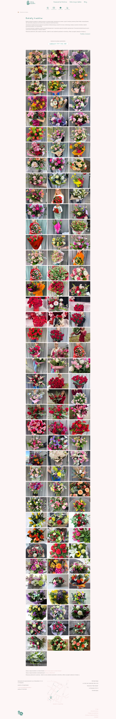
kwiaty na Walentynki (50, 672)
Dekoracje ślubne (75, 2)
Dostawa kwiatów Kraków (91, 715)
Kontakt (96, 717)
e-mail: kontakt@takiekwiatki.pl (24, 687)
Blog (85, 2)
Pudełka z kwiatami (85, 34)
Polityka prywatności (93, 713)
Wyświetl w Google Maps (58, 704)
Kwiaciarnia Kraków (60, 2)
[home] (30, 3)
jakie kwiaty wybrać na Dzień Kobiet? (53, 670)
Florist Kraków (94, 711)
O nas (97, 709)
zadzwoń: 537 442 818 (58, 44)
